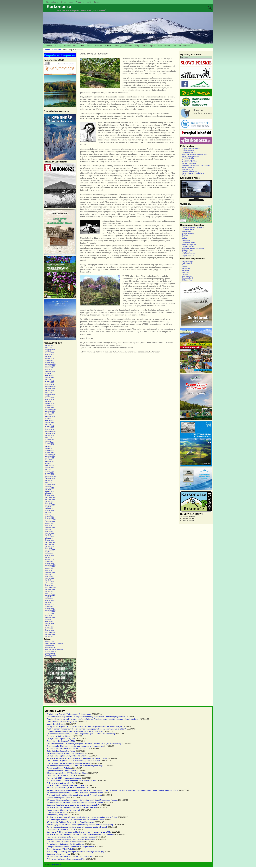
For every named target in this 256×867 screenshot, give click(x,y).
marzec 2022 (49, 445)
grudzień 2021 (49, 450)
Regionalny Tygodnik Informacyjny (193, 248)
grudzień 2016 (49, 561)
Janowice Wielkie (187, 261)
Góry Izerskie (186, 237)
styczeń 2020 (49, 492)
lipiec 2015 (48, 593)
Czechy (58, 45)
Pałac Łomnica (50, 647)
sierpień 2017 (49, 546)
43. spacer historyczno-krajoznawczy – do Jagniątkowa (70, 856)
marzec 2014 (49, 623)
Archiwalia (56, 49)
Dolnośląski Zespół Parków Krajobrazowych (196, 165)
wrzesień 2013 (50, 634)
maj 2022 (48, 441)
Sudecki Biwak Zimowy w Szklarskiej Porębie (65, 785)
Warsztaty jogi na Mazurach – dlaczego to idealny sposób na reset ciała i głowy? (80, 824)
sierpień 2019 (49, 501)
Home (47, 49)
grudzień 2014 (49, 606)
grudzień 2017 (49, 539)
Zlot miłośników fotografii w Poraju (61, 751)
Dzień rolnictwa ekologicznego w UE (62, 721)
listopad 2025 (49, 362)
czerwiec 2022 (50, 439)
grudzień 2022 (49, 428)
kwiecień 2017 (49, 554)
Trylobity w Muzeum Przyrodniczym (61, 771)
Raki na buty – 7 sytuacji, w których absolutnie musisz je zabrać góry (75, 851)
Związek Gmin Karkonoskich (191, 149)
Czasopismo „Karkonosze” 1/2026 (61, 775)
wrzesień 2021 (50, 456)
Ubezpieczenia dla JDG (56, 812)
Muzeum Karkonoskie (189, 163)
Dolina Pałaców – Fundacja (54, 643)
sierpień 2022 (49, 435)
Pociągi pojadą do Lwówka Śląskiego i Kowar (66, 844)
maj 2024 (48, 396)
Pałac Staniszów (50, 655)
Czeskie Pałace (50, 642)
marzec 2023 (49, 422)
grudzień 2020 (49, 473)
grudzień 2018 (49, 516)
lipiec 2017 (48, 548)
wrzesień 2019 (50, 499)
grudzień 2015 (49, 584)
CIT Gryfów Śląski (188, 229)
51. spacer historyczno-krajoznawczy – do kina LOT (68, 748)
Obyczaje (118, 45)
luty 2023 (48, 424)
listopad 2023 (49, 407)
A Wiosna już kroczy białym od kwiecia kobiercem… (68, 788)
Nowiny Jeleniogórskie (189, 244)
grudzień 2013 (49, 629)
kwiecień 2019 (49, 508)
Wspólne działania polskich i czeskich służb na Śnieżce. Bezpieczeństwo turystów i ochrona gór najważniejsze (93, 719)
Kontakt (97, 2)
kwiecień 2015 (49, 599)
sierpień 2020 (49, 480)
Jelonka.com (186, 240)
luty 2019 (48, 512)
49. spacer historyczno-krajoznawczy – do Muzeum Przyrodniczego (75, 766)
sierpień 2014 (49, 614)
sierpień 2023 (49, 413)
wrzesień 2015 (50, 589)
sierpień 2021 (49, 458)
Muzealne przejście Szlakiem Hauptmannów (65, 753)
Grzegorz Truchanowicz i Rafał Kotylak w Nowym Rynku (70, 847)
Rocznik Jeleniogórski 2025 (58, 798)
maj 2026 (48, 351)
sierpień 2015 (49, 591)
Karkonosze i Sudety (188, 242)
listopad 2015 (49, 585)
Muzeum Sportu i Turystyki (190, 156)
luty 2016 (48, 580)
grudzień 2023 (49, 405)
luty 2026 (48, 356)
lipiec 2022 (48, 437)
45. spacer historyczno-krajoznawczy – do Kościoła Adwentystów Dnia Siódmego (81, 834)
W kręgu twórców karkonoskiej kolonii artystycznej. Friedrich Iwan (74, 795)
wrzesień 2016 (50, 567)
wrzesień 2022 (50, 433)
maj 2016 (48, 574)
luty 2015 (48, 602)
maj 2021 (48, 463)
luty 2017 (48, 557)
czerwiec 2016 (50, 572)
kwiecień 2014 (49, 621)
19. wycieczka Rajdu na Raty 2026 (61, 739)
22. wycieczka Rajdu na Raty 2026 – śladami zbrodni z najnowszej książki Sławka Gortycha (85, 726)
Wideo (167, 45)
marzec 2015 (49, 600)
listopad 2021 (49, 452)
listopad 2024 (49, 385)
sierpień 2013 (49, 636)
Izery (159, 45)
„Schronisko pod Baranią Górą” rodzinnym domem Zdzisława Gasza (75, 820)
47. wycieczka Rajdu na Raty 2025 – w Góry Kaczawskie (70, 822)
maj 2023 (48, 418)
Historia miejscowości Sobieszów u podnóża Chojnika (69, 763)
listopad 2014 (49, 608)
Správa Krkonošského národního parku (194, 154)
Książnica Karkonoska (189, 152)
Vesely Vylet (186, 252)
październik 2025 (50, 364)
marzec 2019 (49, 510)
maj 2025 (48, 373)
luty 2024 (48, 401)
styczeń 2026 (49, 358)
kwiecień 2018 (49, 531)
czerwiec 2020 (50, 484)
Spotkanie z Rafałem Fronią (58, 854)
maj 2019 (48, 507)
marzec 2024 (49, 400)
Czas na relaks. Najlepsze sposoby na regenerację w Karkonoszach (75, 746)
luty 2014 (48, 625)
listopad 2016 (49, 563)
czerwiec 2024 (50, 394)
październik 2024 (50, 386)
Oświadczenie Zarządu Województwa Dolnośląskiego (69, 714)
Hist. (75, 45)
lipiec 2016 (48, 570)
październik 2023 (50, 409)
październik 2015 (50, 587)
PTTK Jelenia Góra (188, 158)
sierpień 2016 (49, 569)
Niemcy (67, 45)
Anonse (49, 45)
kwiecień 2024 (49, 398)
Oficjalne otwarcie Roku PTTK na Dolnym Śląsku (67, 773)
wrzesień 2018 (50, 522)
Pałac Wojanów (50, 657)
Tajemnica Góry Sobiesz (190, 171)
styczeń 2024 (49, 403)
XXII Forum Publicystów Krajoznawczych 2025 (66, 859)
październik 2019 (50, 497)
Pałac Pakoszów (50, 651)
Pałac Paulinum (50, 653)
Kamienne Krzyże (187, 169)
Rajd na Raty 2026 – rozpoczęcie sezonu (64, 778)
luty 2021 (48, 469)
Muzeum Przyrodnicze (189, 167)
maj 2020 (48, 486)
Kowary (184, 267)
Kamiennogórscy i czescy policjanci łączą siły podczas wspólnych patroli (77, 827)
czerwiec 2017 (50, 550)
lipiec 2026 (48, 347)
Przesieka (185, 274)
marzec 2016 (49, 578)
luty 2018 (48, 535)
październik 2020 (50, 477)
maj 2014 (48, 619)
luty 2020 (48, 490)
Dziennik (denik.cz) (188, 233)
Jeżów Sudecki (187, 263)
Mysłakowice (186, 268)
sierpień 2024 (49, 390)
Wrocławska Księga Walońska (59, 768)
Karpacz (184, 265)
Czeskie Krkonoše (188, 150)
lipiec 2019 (48, 503)
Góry (137, 45)
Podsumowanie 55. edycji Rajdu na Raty (64, 810)
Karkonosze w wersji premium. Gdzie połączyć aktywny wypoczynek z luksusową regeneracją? (86, 716)
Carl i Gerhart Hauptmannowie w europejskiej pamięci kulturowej (74, 761)
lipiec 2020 (48, 482)
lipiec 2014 (48, 616)
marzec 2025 (49, 377)
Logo (71, 2)
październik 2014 (50, 610)
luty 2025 (48, 379)
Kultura (108, 45)
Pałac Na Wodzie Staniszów (54, 649)
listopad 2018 (49, 518)
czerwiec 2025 (50, 371)
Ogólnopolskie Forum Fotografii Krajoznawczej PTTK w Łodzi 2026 (75, 731)
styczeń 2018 (49, 537)
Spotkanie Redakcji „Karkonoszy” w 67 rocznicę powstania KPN (73, 805)
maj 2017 (48, 552)
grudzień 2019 (49, 494)
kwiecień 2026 (49, 353)
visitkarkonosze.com (188, 254)
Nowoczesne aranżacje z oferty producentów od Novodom (71, 837)
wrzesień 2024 (50, 388)
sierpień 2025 (49, 368)
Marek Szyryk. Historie (56, 724)
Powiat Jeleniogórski (188, 160)
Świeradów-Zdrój (187, 278)
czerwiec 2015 (50, 595)
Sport (152, 45)
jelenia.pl (184, 239)
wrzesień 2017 (50, 544)
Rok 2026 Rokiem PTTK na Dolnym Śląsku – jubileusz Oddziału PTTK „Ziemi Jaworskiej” (84, 744)
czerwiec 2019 (50, 505)
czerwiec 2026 (50, 349)
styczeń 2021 (49, 471)
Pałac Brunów (49, 645)
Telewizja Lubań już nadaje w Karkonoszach (65, 842)
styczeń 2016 (49, 582)
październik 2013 (50, 632)
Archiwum (80, 2)
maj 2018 (48, 529)
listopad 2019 (49, 495)
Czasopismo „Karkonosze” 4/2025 (61, 829)
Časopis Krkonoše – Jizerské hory (193, 227)
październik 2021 (50, 454)
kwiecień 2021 (49, 465)
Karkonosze (59, 6)
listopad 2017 (49, 540)
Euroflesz (185, 235)
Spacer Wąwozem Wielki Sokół (60, 849)
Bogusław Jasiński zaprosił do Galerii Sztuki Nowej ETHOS (71, 780)
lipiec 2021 (48, 460)
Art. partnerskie (185, 45)
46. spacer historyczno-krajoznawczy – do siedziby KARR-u (72, 807)
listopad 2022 (49, 430)
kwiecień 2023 (49, 420)
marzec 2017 (49, 555)
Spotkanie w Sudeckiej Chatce (59, 736)
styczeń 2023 (49, 426)
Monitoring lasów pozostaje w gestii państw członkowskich (71, 839)
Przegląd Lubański (188, 246)
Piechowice (185, 270)
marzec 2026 (49, 355)
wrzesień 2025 (50, 366)
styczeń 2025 (49, 381)
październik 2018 (50, 520)
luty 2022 (48, 447)
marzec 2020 (49, 488)
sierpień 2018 (49, 524)
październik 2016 (50, 565)
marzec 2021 (49, 467)
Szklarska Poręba (187, 250)
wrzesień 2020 (50, 478)
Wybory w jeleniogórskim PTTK (60, 783)
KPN (174, 45)
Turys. (144, 45)
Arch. (82, 45)
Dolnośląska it (186, 231)
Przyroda (128, 45)
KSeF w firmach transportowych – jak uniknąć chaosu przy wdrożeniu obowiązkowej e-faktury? (86, 729)
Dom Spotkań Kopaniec (189, 162)
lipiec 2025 (48, 369)
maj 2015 (48, 597)
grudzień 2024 (49, 383)
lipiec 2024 (48, 392)
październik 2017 (50, 542)
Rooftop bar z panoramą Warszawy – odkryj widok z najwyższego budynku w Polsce (82, 817)
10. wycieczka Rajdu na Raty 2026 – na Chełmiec (67, 756)
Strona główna (52, 2)
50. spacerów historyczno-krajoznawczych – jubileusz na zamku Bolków (77, 758)
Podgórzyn (185, 272)
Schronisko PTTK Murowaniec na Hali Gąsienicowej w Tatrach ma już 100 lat (79, 832)
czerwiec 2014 (50, 617)
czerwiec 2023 (50, 416)
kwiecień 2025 (49, 375)
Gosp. (90, 45)
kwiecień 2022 (49, 443)
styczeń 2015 (49, 604)
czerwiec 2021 (50, 461)
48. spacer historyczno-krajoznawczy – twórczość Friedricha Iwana (75, 793)
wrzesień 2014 (50, 612)
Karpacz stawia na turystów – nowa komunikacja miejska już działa (75, 802)
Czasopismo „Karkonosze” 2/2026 (61, 741)
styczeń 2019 (49, 514)
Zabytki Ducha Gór (188, 255)
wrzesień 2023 (50, 411)
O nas (63, 2)
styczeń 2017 (49, 559)
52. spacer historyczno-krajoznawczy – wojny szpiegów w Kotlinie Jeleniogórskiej (81, 734)
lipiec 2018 (48, 525)
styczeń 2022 (49, 448)
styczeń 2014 (49, 627)
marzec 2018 (49, 533)
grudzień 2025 (49, 360)
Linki (89, 2)
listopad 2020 (49, 475)
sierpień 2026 (49, 345)
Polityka (98, 45)
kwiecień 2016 (49, 576)
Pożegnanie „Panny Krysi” (58, 815)
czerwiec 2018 (50, 527)
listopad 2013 (49, 630)
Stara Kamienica (187, 276)
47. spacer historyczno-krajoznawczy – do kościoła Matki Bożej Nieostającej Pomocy (82, 800)
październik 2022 (50, 431)
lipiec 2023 (48, 415)
